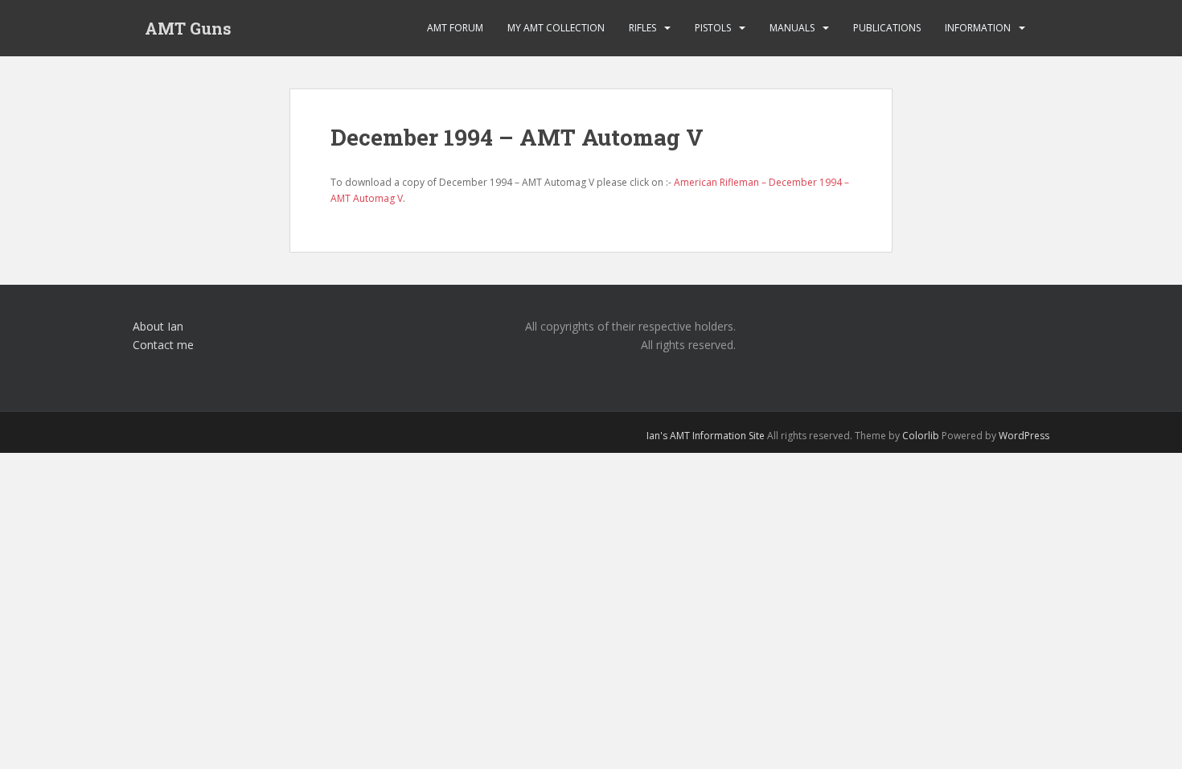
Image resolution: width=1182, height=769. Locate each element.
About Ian (158, 326)
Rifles (642, 28)
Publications (887, 28)
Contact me (163, 344)
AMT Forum (455, 28)
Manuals (792, 28)
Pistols (713, 28)
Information (978, 28)
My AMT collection (556, 28)
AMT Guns (188, 28)
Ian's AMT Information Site (705, 435)
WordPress (1024, 435)
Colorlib (920, 435)
